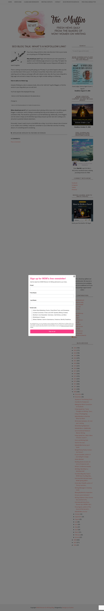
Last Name (33, 300)
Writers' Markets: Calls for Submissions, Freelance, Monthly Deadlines (52, 319)
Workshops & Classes (39, 317)
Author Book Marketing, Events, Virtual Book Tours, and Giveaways (51, 310)
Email (31, 285)
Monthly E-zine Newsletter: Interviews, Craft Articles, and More (49, 315)
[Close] (74, 276)
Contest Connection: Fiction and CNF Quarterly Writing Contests (50, 312)
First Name (33, 292)
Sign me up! (52, 331)
